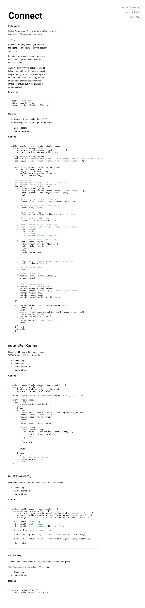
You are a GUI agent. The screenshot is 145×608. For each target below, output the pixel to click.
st (14, 39)
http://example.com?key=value (22, 566)
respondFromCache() (130, 7)
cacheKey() (135, 16)
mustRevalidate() (132, 12)
